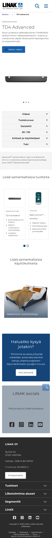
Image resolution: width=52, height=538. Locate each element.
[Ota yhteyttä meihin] (45, 387)
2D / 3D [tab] (26, 132)
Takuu (35, 534)
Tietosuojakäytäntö (21, 534)
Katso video (15, 49)
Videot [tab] (26, 114)
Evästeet (12, 532)
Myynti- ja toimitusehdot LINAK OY (25, 536)
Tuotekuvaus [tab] (26, 120)
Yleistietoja (23, 532)
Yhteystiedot (15, 475)
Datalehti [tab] (26, 126)
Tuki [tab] (26, 144)
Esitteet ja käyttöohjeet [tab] (26, 138)
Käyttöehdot (36, 532)
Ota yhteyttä (26, 372)
